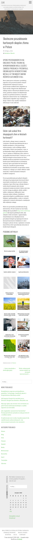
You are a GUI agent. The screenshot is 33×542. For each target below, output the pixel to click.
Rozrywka (4, 454)
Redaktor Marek (10, 53)
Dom (2, 437)
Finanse (3, 441)
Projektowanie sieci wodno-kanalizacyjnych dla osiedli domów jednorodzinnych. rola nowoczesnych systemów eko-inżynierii (15, 420)
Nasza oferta (22, 532)
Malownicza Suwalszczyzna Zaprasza (15, 530)
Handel (3, 444)
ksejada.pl (12, 518)
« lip (10, 511)
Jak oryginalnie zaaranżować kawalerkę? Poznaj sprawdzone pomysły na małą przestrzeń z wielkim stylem (15, 413)
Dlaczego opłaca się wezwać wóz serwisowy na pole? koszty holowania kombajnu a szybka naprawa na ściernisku (14, 405)
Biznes (14, 363)
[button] (31, 2)
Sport (2, 457)
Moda (2, 447)
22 (23, 504)
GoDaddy (20, 539)
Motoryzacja (4, 450)
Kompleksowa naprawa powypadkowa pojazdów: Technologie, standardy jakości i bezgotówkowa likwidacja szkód (13, 393)
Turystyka (4, 460)
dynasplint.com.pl (14, 516)
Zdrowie (3, 463)
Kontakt (22, 534)
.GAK (3, 2)
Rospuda (8, 534)
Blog (2, 434)
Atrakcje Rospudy (10, 532)
